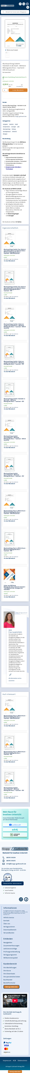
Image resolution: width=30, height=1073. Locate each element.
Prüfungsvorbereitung (11, 952)
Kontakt (6, 921)
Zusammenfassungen (11, 946)
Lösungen (13, 126)
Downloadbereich (9, 930)
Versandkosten (19, 86)
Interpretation (6, 126)
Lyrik (18, 126)
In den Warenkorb (18, 90)
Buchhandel (7, 980)
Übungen (5, 134)
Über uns (6, 924)
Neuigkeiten (7, 942)
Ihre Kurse (7, 971)
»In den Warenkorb (9, 261)
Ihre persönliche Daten (11, 977)
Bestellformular (9, 983)
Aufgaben (5, 124)
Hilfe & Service (8, 917)
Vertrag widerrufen (11, 987)
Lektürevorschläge (10, 949)
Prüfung (14, 129)
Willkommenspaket (10, 958)
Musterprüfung (6, 129)
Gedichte (11, 124)
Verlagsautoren (9, 927)
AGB (12, 912)
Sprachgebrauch (7, 131)
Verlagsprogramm (10, 955)
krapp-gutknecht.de (20, 116)
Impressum (7, 1060)
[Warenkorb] (27, 3)
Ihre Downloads (9, 974)
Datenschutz (22, 1060)
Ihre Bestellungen (9, 967)
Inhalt (16, 124)
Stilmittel (14, 131)
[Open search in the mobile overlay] (15, 12)
